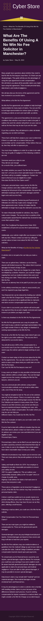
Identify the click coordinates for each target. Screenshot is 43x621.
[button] (21, 17)
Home (5, 26)
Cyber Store (9, 60)
